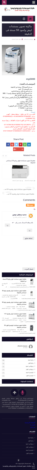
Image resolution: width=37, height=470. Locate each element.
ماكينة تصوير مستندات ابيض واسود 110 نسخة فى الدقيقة (15, 315)
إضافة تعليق (28, 238)
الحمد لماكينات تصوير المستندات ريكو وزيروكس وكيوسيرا (19, 466)
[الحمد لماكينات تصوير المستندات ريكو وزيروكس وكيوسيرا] (19, 9)
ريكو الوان (30, 363)
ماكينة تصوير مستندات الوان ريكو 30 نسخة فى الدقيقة (14, 280)
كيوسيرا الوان (29, 376)
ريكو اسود (30, 360)
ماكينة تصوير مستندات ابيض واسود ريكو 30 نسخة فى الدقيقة (14, 292)
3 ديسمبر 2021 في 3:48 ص (19, 217)
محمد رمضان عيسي (19, 215)
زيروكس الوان (29, 369)
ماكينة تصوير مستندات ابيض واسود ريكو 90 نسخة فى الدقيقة (14, 303)
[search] (4, 2)
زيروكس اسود (29, 366)
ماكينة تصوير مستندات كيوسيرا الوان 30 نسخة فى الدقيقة (15, 326)
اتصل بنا (32, 425)
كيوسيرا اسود (29, 372)
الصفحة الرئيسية (30, 422)
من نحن (32, 427)
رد (7, 225)
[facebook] (18, 460)
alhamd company (29, 180)
